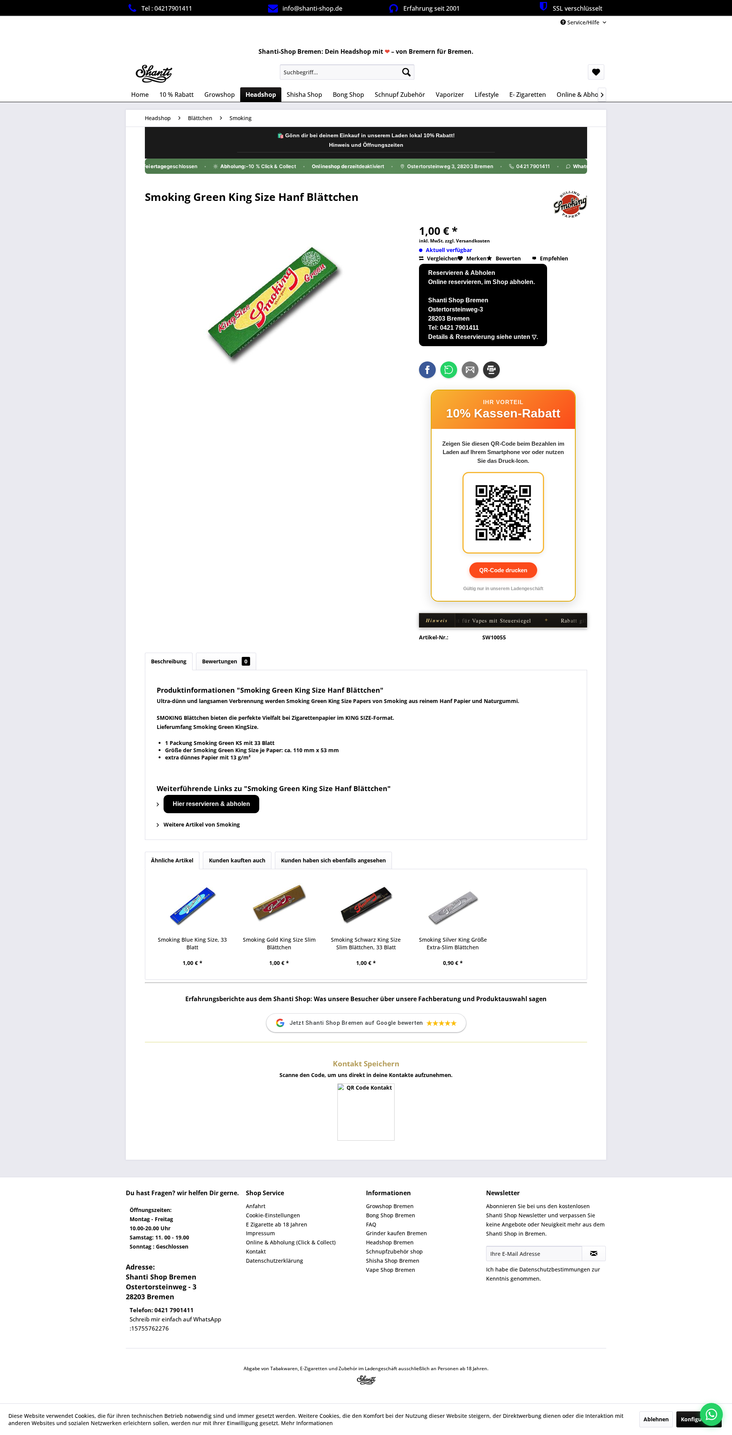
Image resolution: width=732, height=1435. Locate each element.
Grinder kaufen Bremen (396, 1233)
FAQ (371, 1224)
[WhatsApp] (448, 369)
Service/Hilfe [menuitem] (583, 22)
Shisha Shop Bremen (392, 1260)
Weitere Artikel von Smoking (201, 824)
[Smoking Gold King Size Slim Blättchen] (279, 905)
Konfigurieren (699, 1419)
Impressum (260, 1233)
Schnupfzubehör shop (394, 1251)
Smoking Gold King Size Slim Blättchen (279, 943)
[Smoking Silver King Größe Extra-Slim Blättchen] (453, 905)
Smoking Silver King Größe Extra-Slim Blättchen (453, 943)
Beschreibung (168, 661)
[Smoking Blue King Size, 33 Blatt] (192, 905)
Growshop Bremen (390, 1206)
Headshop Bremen (390, 1242)
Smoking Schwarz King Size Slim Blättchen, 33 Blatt (366, 943)
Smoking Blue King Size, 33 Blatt (192, 943)
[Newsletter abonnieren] (594, 1253)
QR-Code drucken (503, 570)
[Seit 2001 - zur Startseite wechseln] (153, 73)
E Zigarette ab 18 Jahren (276, 1224)
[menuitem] (347, 72)
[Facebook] (427, 369)
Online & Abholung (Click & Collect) (291, 1242)
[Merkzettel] (596, 72)
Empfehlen (553, 258)
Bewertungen (224, 661)
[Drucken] (491, 369)
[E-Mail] (470, 369)
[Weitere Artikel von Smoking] (570, 204)
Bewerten (508, 258)
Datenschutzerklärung (274, 1260)
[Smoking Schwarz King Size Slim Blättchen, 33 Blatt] (366, 905)
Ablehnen (656, 1419)
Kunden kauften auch (237, 860)
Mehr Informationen (307, 1423)
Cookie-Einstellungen (273, 1215)
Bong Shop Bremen (390, 1215)
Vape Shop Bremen (390, 1269)
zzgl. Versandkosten (467, 241)
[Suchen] (406, 72)
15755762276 (150, 1328)
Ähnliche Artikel (172, 860)
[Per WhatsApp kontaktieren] (711, 1414)
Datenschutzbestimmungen (554, 1269)
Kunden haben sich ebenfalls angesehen (333, 860)
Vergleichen (441, 258)
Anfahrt (255, 1206)
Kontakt (256, 1251)
